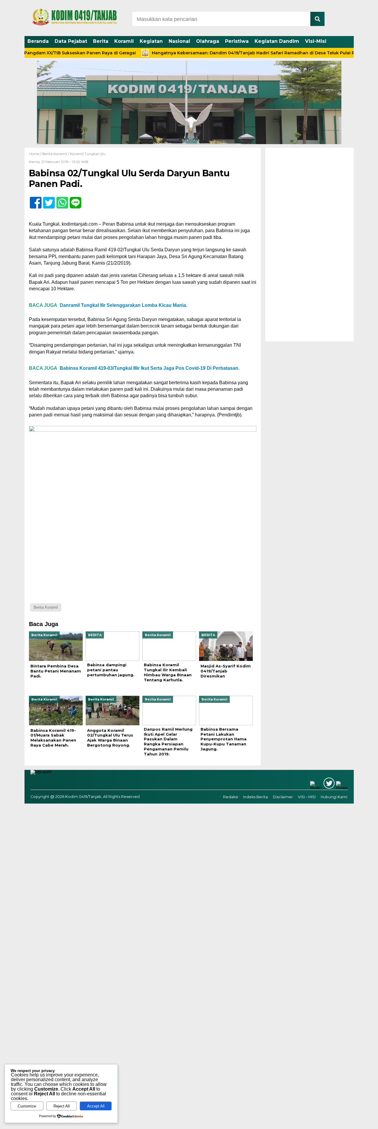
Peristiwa (237, 41)
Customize (27, 1106)
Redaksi (230, 797)
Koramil (124, 41)
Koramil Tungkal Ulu (87, 153)
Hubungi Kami (334, 797)
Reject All (61, 1106)
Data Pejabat (71, 41)
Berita (100, 41)
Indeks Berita (255, 797)
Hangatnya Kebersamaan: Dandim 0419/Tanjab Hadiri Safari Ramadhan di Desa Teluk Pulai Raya (234, 53)
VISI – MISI (307, 797)
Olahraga (207, 41)
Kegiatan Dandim (277, 41)
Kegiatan (151, 41)
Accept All (96, 1106)
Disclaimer (283, 797)
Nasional (179, 41)
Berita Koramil (54, 153)
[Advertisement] (309, 244)
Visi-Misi (315, 41)
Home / (35, 153)
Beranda (38, 41)
